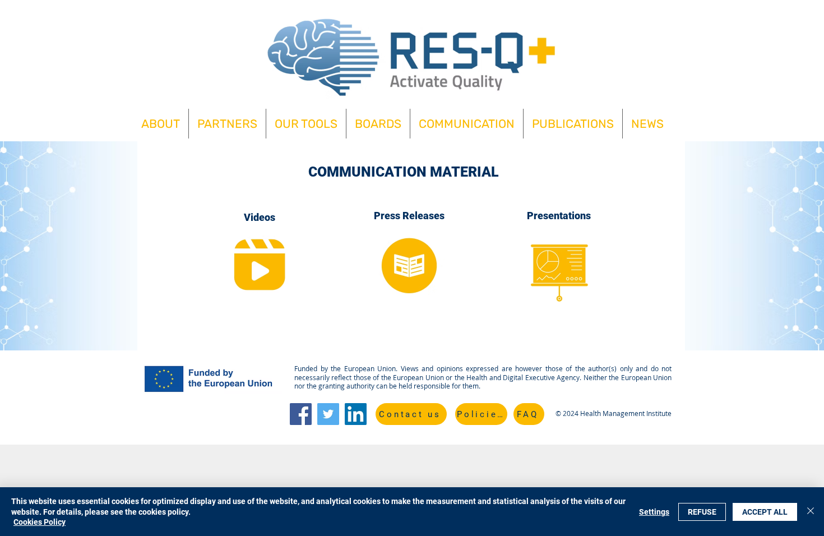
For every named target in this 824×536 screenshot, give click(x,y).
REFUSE (702, 511)
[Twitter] (328, 414)
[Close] (810, 511)
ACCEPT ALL (765, 511)
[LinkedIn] (356, 414)
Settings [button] (654, 511)
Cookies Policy (39, 521)
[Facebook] (301, 414)
